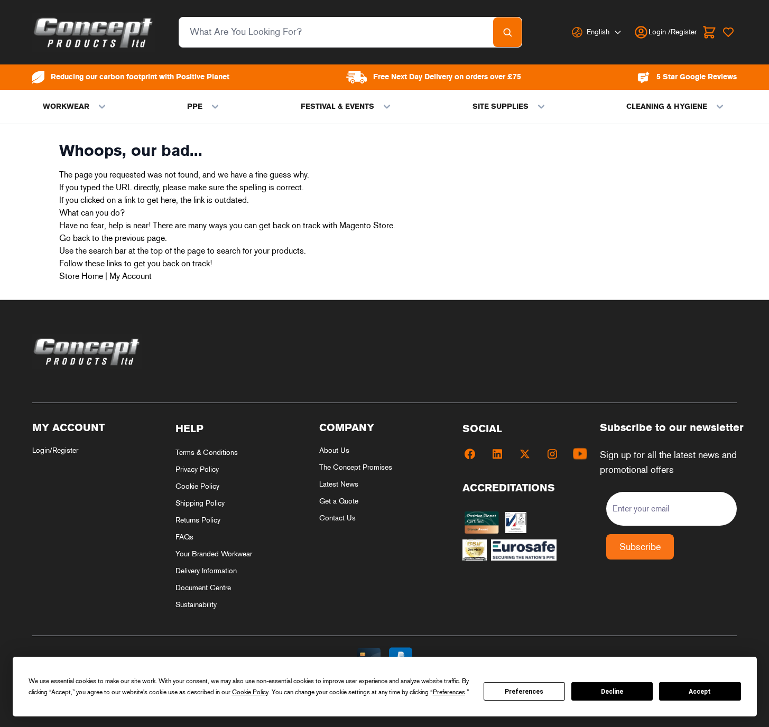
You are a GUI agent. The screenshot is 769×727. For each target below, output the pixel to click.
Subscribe (640, 547)
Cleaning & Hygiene (666, 106)
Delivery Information (206, 570)
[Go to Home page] (93, 32)
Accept (700, 691)
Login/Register (55, 450)
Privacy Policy (197, 469)
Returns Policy (197, 520)
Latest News (338, 484)
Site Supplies (500, 106)
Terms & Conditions (206, 452)
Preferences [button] (449, 692)
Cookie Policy (197, 486)
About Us (334, 450)
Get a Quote (338, 501)
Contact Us (337, 518)
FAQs (184, 537)
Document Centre (203, 587)
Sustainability (196, 604)
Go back (74, 238)
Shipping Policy (200, 503)
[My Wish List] (728, 32)
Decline (612, 691)
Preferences (524, 691)
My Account (130, 276)
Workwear (66, 106)
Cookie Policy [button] (250, 692)
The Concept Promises (355, 467)
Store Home (81, 276)
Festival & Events (337, 106)
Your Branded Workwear (213, 553)
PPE (194, 106)
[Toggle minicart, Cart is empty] (709, 32)
